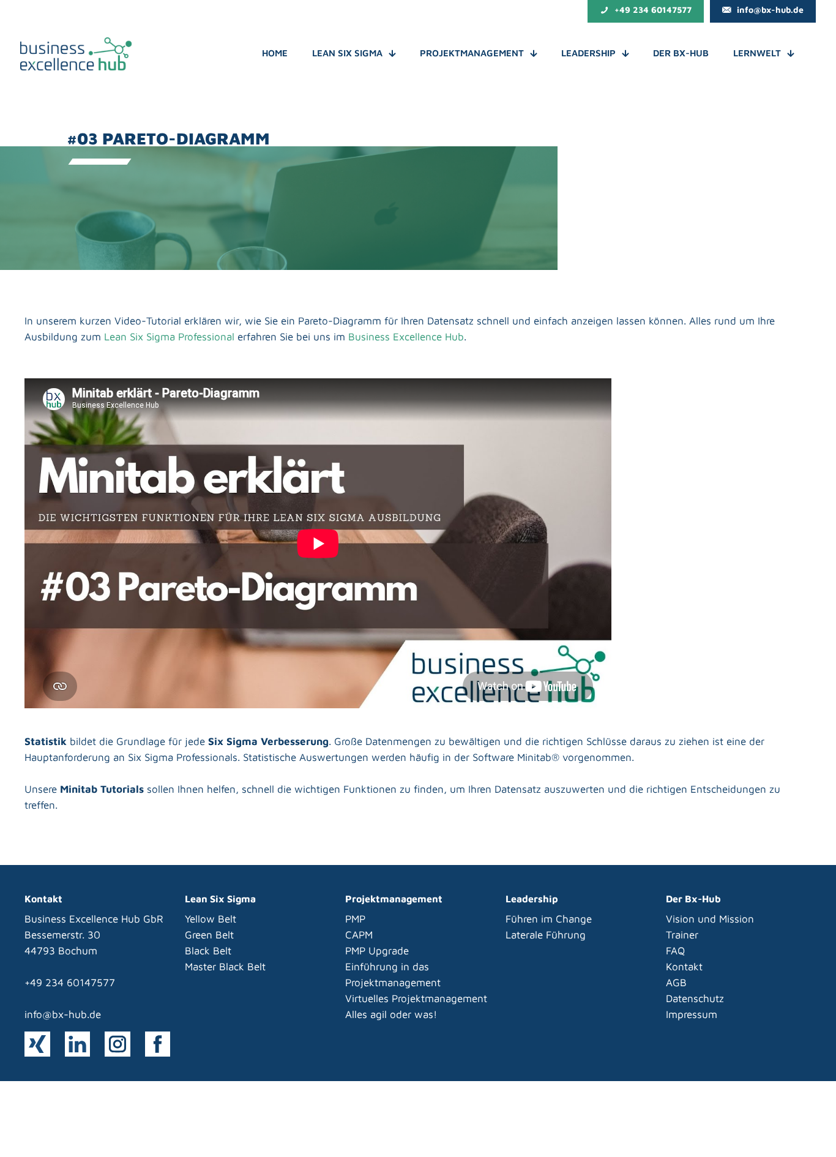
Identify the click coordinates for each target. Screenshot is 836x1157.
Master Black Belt (225, 966)
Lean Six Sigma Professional (169, 337)
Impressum (691, 1014)
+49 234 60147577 (69, 982)
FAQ (675, 951)
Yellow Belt (210, 919)
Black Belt (208, 951)
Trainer (682, 935)
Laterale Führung (546, 935)
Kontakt (684, 966)
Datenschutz (695, 998)
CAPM (359, 935)
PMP (355, 919)
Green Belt (209, 935)
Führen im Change (549, 919)
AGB (676, 982)
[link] (37, 1044)
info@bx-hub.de (62, 1014)
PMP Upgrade (377, 951)
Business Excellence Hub (406, 337)
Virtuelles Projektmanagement (416, 998)
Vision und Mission (710, 919)
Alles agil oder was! (391, 1014)
